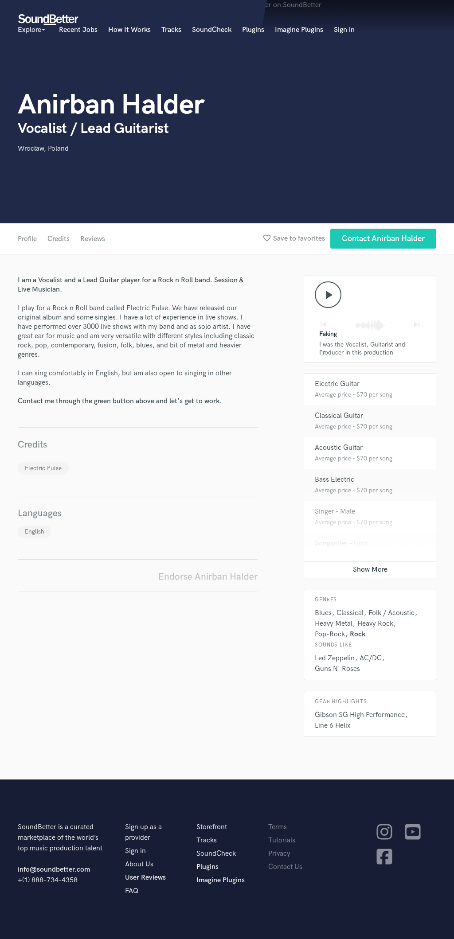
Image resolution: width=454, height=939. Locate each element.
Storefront (211, 827)
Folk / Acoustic (391, 613)
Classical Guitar (339, 416)
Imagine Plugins (299, 30)
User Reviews (145, 877)
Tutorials (281, 840)
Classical (350, 613)
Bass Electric (334, 479)
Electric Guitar (337, 384)
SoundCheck (211, 30)
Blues (323, 613)
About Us (139, 864)
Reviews (92, 239)
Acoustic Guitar (339, 448)
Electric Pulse (43, 468)
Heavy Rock (375, 624)
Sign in (344, 30)
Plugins (253, 30)
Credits (58, 239)
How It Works (129, 30)
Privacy (279, 853)
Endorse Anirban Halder (208, 576)
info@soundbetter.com (54, 869)
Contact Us (285, 867)
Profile (27, 239)
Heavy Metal (333, 624)
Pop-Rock (330, 634)
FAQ (131, 891)
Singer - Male (335, 511)
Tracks (171, 30)
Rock (358, 634)
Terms (277, 827)
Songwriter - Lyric (341, 543)
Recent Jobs (78, 30)
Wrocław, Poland (43, 148)
